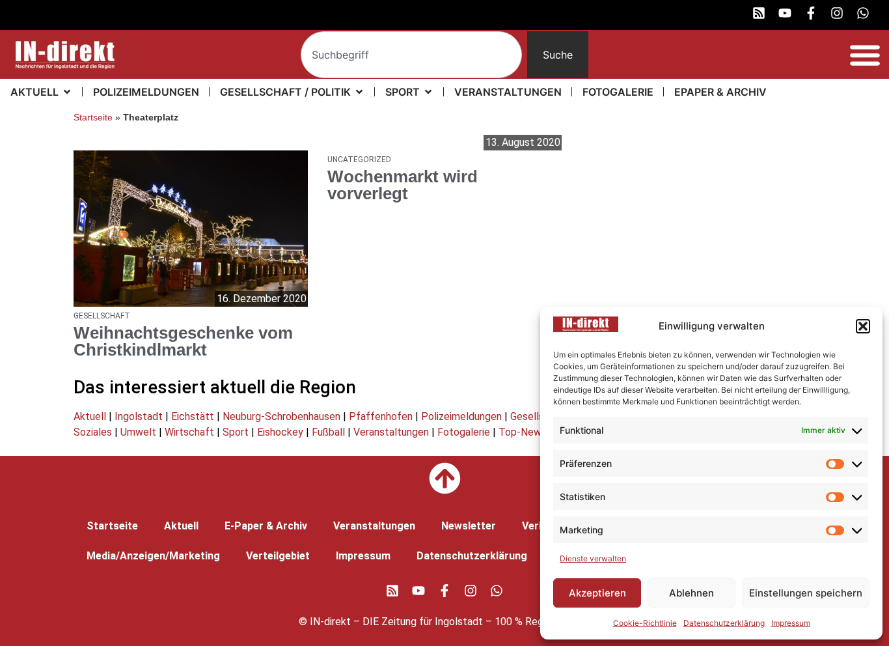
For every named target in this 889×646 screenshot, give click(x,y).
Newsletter (468, 526)
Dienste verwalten (593, 558)
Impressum (790, 623)
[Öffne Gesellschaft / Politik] (359, 92)
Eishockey (280, 432)
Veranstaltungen (391, 432)
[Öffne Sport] (428, 92)
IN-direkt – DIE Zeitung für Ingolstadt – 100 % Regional (437, 621)
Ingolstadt (139, 416)
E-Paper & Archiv (266, 526)
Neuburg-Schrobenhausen (281, 416)
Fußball (328, 432)
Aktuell (90, 416)
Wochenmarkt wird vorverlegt (402, 185)
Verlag (538, 526)
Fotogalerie (463, 432)
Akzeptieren (597, 593)
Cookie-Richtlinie (645, 623)
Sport (236, 432)
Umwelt (138, 432)
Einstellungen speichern (805, 593)
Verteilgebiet (278, 556)
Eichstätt (192, 416)
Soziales (93, 432)
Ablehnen (691, 593)
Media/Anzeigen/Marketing (153, 556)
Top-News (523, 432)
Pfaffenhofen (381, 416)
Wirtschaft (189, 432)
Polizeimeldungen (461, 416)
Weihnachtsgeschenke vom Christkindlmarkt (183, 341)
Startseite (93, 117)
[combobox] (411, 54)
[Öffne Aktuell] (67, 92)
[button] (862, 326)
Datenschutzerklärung (724, 623)
